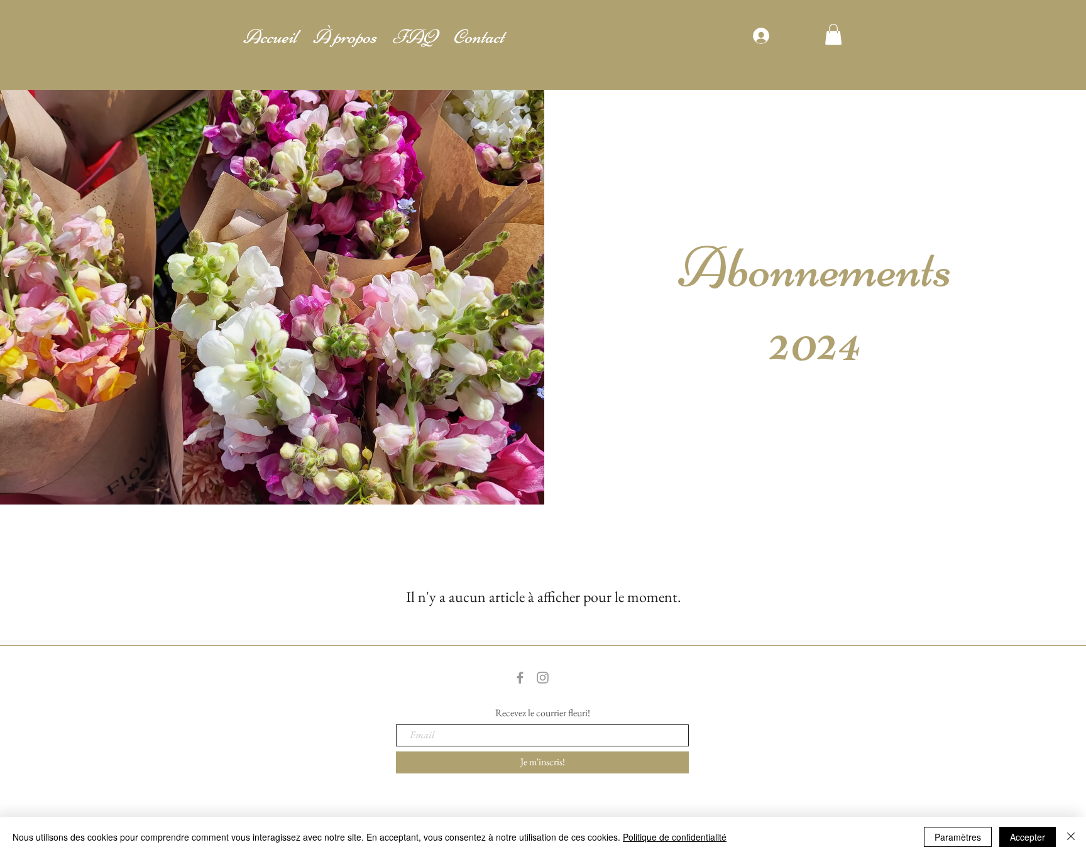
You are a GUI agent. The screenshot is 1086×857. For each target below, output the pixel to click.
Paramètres (958, 837)
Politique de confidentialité (675, 837)
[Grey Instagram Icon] (543, 677)
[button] (833, 34)
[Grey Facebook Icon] (520, 677)
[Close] (1070, 837)
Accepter (1027, 837)
